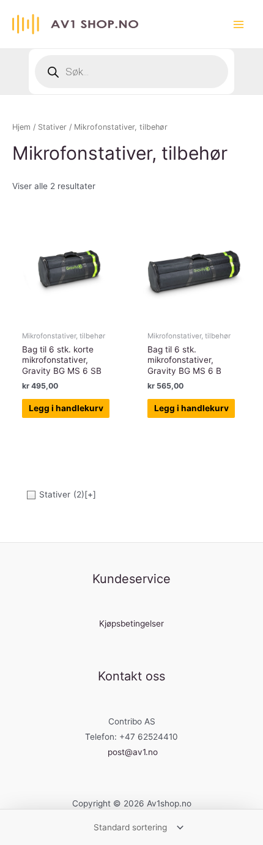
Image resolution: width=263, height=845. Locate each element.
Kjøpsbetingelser (131, 623)
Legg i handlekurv (66, 408)
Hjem (21, 127)
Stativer (52, 127)
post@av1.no (133, 752)
